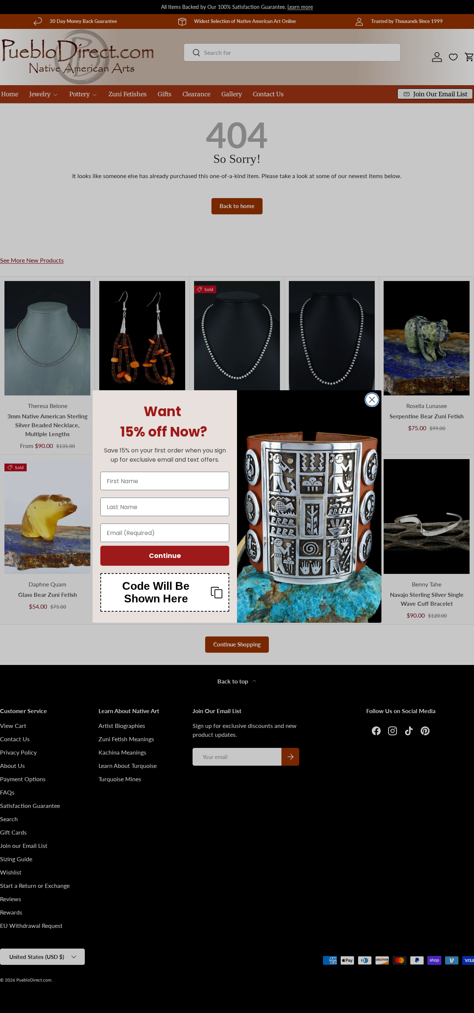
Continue (165, 555)
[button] (164, 592)
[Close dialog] (371, 399)
